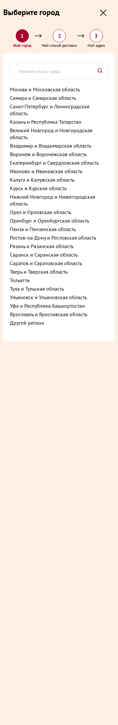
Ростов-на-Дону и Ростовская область (53, 237)
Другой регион (27, 322)
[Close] (103, 12)
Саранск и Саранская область (44, 254)
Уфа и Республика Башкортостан (47, 305)
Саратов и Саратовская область (46, 263)
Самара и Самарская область (43, 97)
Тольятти (20, 280)
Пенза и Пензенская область (43, 229)
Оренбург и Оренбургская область (49, 220)
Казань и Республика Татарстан (45, 121)
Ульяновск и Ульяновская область (48, 297)
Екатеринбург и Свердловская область (54, 162)
